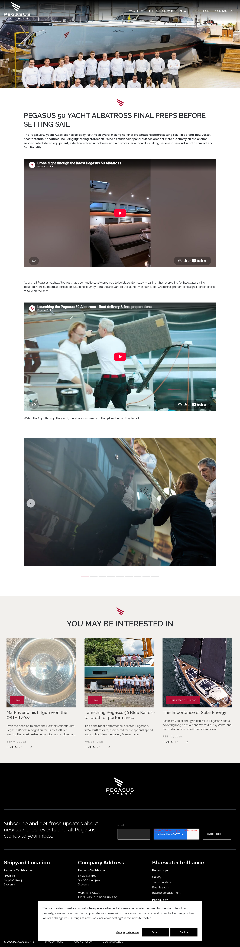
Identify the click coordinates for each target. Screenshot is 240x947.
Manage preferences (127, 932)
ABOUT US (201, 11)
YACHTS (135, 11)
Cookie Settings (113, 941)
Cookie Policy (83, 941)
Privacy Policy (54, 941)
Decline (184, 932)
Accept (156, 932)
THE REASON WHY (161, 11)
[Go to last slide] (31, 503)
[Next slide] (209, 503)
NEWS (184, 11)
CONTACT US (224, 11)
